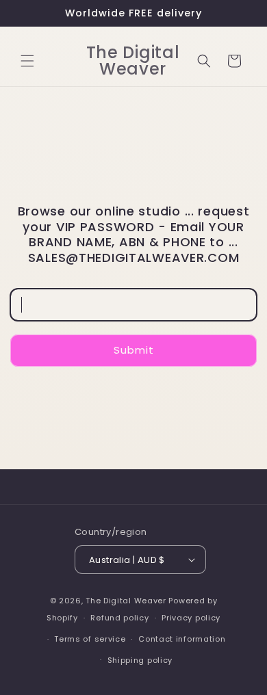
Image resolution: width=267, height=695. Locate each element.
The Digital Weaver (126, 600)
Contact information (181, 638)
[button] (27, 61)
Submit (134, 350)
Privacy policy (191, 617)
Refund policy (119, 617)
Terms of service (89, 638)
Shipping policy (140, 660)
